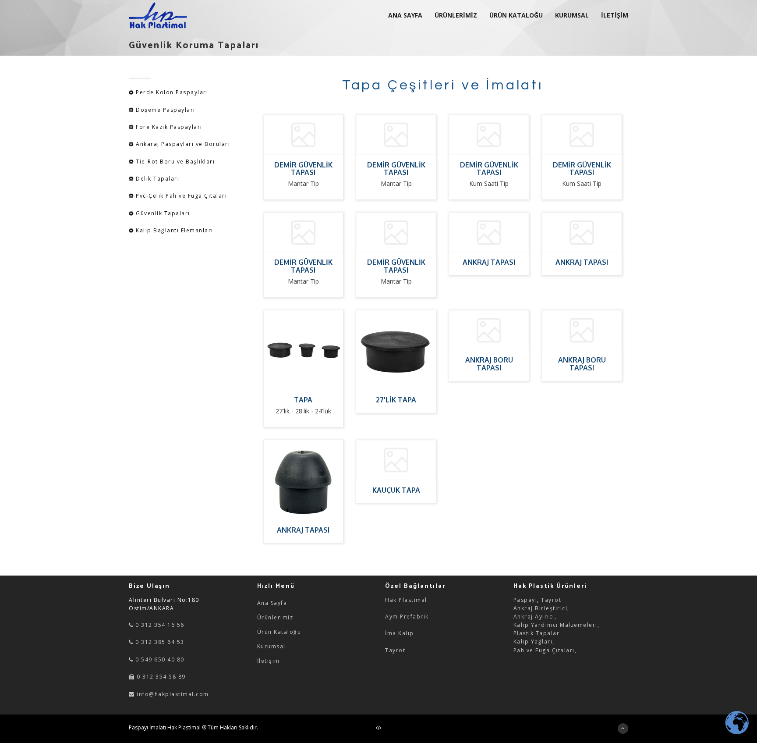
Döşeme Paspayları (165, 110)
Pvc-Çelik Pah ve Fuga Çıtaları (180, 195)
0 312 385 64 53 (159, 642)
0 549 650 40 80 (159, 659)
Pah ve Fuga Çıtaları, (545, 650)
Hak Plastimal (406, 600)
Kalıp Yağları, (534, 641)
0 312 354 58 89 (160, 676)
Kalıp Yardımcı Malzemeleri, (556, 625)
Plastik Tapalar (536, 633)
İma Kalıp (399, 633)
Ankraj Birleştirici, (541, 608)
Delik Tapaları (157, 178)
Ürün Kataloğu (279, 632)
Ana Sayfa (272, 603)
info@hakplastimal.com (173, 694)
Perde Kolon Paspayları (172, 92)
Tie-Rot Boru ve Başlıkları (174, 161)
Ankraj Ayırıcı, (535, 616)
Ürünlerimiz (275, 617)
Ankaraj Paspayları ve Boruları (183, 144)
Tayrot (395, 650)
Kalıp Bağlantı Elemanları (173, 230)
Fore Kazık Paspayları (169, 127)
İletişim (268, 661)
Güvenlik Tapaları (162, 213)
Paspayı (525, 600)
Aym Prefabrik (407, 616)
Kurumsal (271, 646)
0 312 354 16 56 (159, 625)
